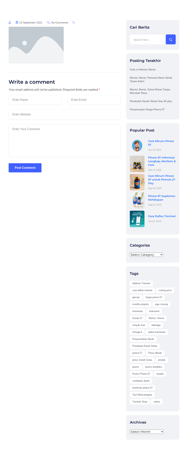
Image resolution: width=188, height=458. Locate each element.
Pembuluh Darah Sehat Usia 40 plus (151, 101)
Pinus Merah (155, 353)
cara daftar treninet (142, 290)
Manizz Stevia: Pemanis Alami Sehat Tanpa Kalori (151, 79)
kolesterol (154, 311)
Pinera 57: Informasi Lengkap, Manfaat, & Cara (162, 161)
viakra (156, 401)
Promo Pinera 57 (141, 373)
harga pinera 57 (154, 297)
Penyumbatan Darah (143, 339)
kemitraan (137, 311)
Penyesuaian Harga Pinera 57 (147, 109)
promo (135, 366)
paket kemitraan (156, 332)
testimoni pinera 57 (142, 387)
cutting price (165, 290)
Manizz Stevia (156, 318)
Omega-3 (137, 332)
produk (161, 360)
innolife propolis (140, 304)
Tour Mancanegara (142, 394)
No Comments (59, 22)
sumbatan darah (140, 380)
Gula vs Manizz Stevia (143, 69)
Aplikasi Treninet (141, 283)
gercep (136, 297)
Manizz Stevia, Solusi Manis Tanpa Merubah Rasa (150, 91)
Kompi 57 (137, 318)
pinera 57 (137, 353)
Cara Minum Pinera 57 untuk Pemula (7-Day (162, 179)
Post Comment (25, 167)
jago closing (161, 304)
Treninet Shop (139, 401)
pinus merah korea (142, 360)
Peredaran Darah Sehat (144, 346)
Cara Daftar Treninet (162, 216)
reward (159, 373)
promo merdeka (153, 366)
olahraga (155, 325)
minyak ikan (138, 325)
